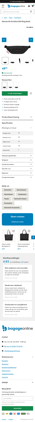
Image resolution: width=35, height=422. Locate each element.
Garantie (5, 377)
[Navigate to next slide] (33, 237)
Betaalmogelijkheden (9, 367)
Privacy (4, 419)
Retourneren (6, 371)
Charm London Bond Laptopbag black (24, 245)
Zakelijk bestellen (8, 374)
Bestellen (5, 361)
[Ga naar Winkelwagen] (32, 6)
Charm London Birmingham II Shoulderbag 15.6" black (7, 245)
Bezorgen (5, 364)
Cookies (10, 419)
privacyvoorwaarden (8, 404)
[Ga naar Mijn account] (29, 6)
